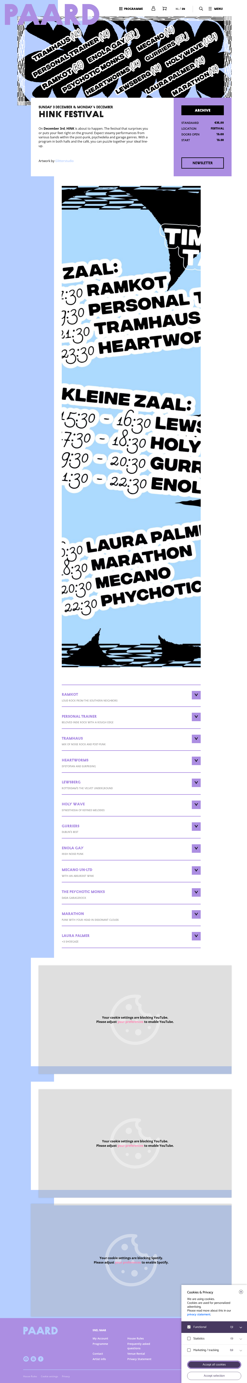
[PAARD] (52, 14)
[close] (241, 1292)
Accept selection (214, 1375)
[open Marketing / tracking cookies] (241, 1350)
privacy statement (198, 1314)
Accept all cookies (214, 1364)
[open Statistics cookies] (241, 1339)
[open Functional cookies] (241, 1327)
